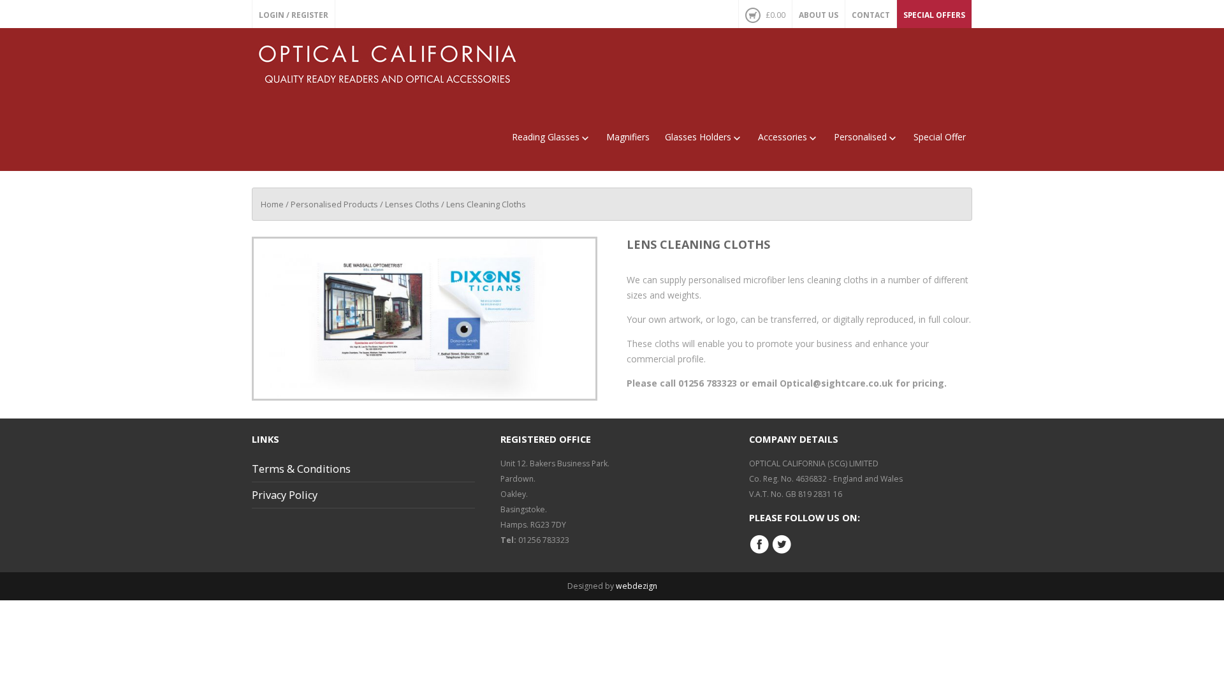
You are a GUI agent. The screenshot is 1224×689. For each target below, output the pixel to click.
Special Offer (940, 137)
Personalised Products (334, 204)
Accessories (782, 137)
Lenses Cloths (412, 204)
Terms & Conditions (301, 469)
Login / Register (293, 15)
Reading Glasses (545, 137)
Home (272, 204)
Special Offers (934, 15)
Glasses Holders (698, 137)
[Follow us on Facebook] (759, 551)
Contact (871, 15)
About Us (818, 15)
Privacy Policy (284, 495)
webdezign (636, 586)
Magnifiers (628, 137)
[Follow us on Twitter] (781, 551)
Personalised (860, 137)
